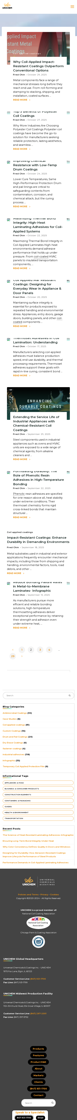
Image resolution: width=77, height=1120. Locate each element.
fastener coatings (12, 748)
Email (40, 1117)
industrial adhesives (14, 754)
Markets (38, 1075)
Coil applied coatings (27, 53)
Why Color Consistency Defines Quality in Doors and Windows (36, 847)
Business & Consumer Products (22, 789)
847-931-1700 (24, 1117)
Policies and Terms (28, 894)
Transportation (14, 818)
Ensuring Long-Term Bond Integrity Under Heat (28, 841)
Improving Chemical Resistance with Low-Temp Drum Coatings (35, 165)
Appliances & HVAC (14, 783)
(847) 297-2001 (38, 1013)
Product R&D (38, 1062)
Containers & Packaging (18, 801)
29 (13, 656)
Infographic (9, 760)
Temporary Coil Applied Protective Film (24, 766)
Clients (38, 1082)
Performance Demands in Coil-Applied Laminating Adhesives (36, 862)
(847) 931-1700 (38, 979)
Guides (8, 807)
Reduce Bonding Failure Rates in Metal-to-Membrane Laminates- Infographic (37, 586)
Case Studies (10, 719)
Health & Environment (17, 812)
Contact (38, 1095)
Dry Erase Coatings (13, 742)
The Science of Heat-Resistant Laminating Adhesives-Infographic (38, 835)
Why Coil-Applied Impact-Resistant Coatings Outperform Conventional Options (38, 66)
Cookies (54, 894)
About (38, 1068)
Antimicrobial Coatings (15, 713)
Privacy (44, 894)
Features (38, 1055)
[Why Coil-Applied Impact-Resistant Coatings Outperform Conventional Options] (38, 48)
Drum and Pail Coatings (15, 737)
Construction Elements (18, 795)
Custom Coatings (12, 731)
